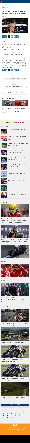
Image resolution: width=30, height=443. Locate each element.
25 (26, 415)
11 (26, 411)
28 (11, 417)
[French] (12, 122)
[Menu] (28, 1)
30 (19, 417)
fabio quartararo (13, 78)
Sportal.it (13, 429)
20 (7, 415)
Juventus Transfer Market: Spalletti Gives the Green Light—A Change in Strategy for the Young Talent (18, 194)
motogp (18, 78)
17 (23, 413)
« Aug (2, 419)
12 (3, 413)
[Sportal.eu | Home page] (2, 2)
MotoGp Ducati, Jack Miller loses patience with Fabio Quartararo (20, 110)
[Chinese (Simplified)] (23, 122)
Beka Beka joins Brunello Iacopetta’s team (17, 186)
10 (23, 411)
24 (23, 415)
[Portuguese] (18, 122)
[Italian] (16, 122)
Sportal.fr (24, 429)
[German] (14, 122)
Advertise (24, 427)
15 (15, 413)
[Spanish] (9, 122)
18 (26, 413)
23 (19, 415)
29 (15, 417)
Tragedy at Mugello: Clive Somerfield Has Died (13, 342)
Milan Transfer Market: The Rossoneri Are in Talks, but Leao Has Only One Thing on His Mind (18, 180)
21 (11, 415)
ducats (7, 78)
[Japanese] (21, 122)
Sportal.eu (18, 429)
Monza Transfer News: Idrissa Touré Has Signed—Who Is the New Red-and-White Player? (17, 138)
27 (7, 417)
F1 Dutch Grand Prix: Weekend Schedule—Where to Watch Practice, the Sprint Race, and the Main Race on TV (14, 299)
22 (15, 415)
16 (19, 413)
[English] (7, 122)
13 (7, 413)
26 (3, 417)
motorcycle (5, 7)
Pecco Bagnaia (24, 78)
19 (3, 415)
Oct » (6, 419)
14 (11, 413)
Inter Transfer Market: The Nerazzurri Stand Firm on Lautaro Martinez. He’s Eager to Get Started (18, 173)
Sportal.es (15, 430)
